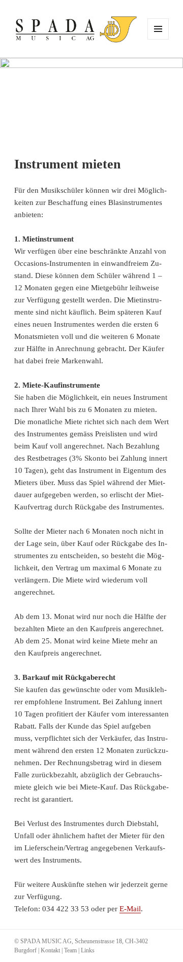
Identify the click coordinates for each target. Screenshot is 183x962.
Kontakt (50, 950)
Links (88, 950)
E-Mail (130, 909)
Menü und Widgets (158, 39)
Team (70, 950)
